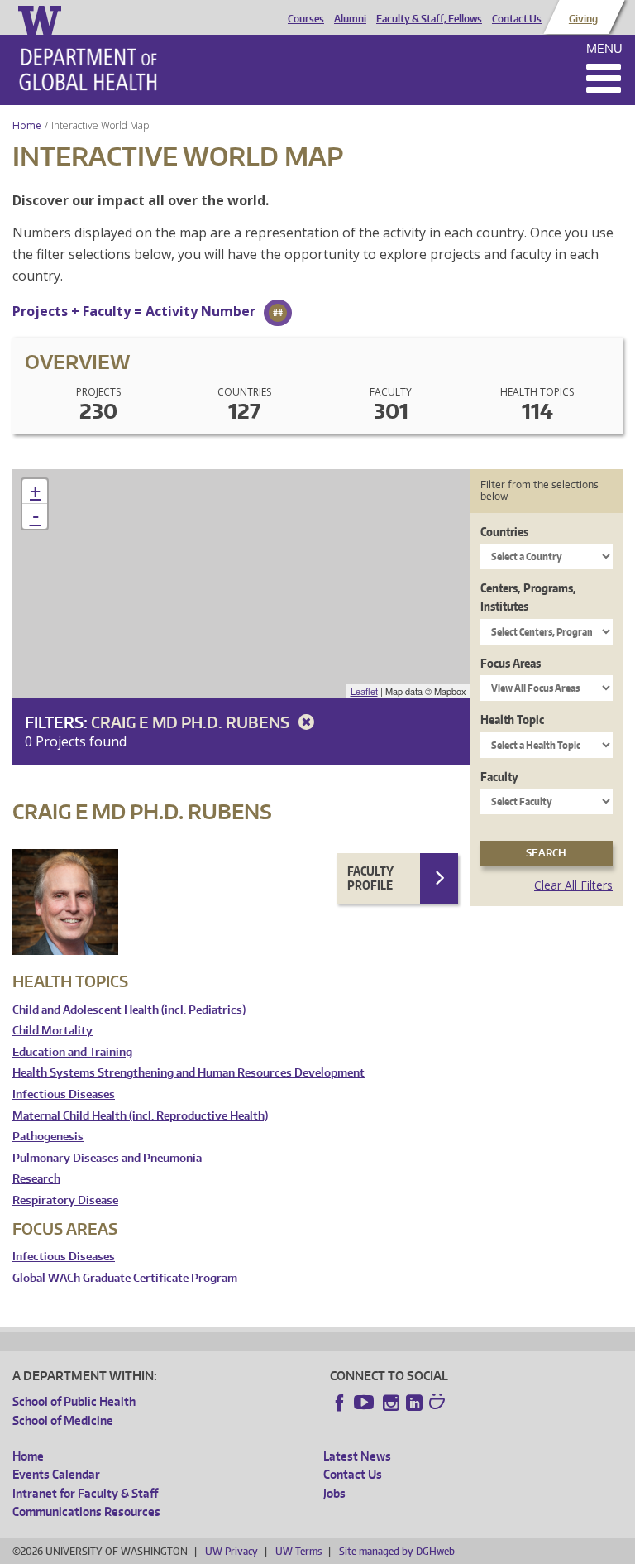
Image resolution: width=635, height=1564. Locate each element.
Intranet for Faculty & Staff (85, 1493)
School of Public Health (74, 1401)
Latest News (357, 1456)
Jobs (334, 1493)
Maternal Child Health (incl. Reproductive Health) (140, 1116)
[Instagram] (391, 1403)
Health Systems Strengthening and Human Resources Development (188, 1073)
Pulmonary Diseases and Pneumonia (107, 1158)
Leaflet (364, 691)
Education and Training (72, 1052)
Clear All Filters (573, 885)
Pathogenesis (48, 1136)
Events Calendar (56, 1474)
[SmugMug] (439, 1403)
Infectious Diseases (63, 1094)
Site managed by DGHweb (397, 1551)
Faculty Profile (370, 878)
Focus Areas (510, 663)
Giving (583, 19)
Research (36, 1179)
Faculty (499, 777)
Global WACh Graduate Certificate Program (124, 1278)
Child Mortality (52, 1030)
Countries (504, 532)
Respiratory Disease (65, 1200)
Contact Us (517, 19)
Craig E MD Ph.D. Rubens (192, 722)
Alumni (350, 19)
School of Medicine (62, 1420)
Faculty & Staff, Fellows (429, 19)
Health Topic (512, 719)
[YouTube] (365, 1403)
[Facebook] (340, 1403)
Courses (306, 19)
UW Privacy (231, 1551)
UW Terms (298, 1551)
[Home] (88, 69)
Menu (604, 48)
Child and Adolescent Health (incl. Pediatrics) (129, 1010)
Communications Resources (86, 1511)
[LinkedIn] (414, 1403)
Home (26, 125)
